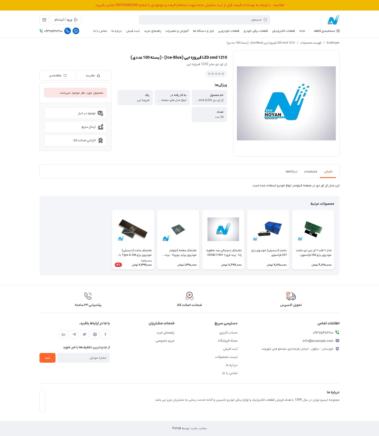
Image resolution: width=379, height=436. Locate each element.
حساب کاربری (228, 332)
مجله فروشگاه (228, 341)
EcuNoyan (333, 43)
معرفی (328, 171)
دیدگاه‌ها (291, 171)
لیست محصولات (226, 357)
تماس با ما (230, 373)
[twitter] (84, 334)
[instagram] (95, 334)
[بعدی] (39, 239)
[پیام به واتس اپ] (76, 31)
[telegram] (74, 334)
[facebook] (105, 334)
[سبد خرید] (44, 20)
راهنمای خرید (165, 332)
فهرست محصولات (310, 43)
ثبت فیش (230, 349)
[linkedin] (63, 334)
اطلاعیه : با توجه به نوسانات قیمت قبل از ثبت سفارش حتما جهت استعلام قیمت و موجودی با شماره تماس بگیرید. (189, 5)
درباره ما (232, 365)
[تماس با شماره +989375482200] (67, 31)
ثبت (47, 358)
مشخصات (310, 171)
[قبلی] (339, 239)
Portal (176, 428)
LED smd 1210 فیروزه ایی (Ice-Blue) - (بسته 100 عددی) (261, 43)
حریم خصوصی (165, 341)
